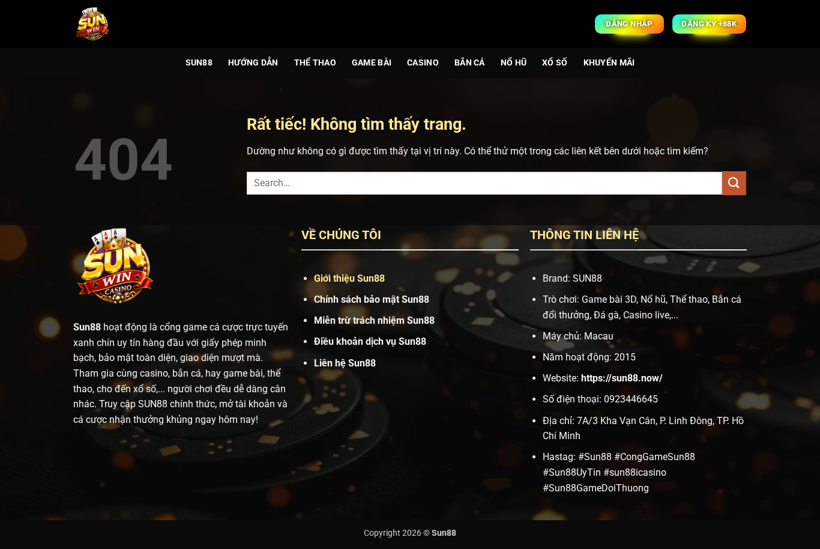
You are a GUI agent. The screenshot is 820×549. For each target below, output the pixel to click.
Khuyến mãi (609, 63)
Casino (423, 63)
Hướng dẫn (253, 63)
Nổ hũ (513, 63)
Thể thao (315, 63)
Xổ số (554, 63)
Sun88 (199, 63)
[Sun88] (93, 24)
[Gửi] (734, 183)
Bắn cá (469, 63)
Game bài (371, 63)
